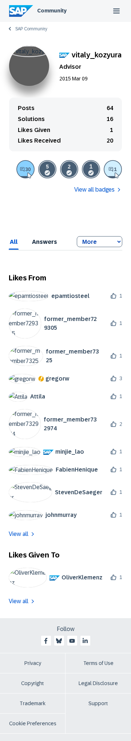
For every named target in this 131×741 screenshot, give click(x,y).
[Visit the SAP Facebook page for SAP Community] (46, 641)
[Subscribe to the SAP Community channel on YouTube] (72, 641)
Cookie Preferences (32, 723)
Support (98, 703)
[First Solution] (91, 169)
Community (52, 11)
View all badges (94, 189)
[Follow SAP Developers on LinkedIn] (85, 641)
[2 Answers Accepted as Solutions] (69, 169)
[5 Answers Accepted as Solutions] (47, 169)
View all (18, 534)
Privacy (32, 663)
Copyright (32, 683)
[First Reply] (113, 169)
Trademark (32, 703)
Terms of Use (98, 663)
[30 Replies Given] (25, 169)
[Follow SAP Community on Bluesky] (59, 641)
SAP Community (31, 28)
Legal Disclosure (98, 683)
